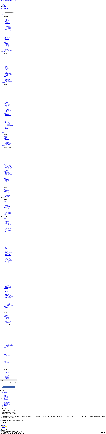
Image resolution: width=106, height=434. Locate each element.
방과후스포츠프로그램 (8, 252)
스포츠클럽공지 (7, 23)
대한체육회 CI (7, 39)
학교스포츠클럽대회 (8, 73)
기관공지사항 (7, 202)
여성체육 (6, 69)
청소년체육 (7, 67)
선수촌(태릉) (7, 375)
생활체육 (3, 82)
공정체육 (5, 178)
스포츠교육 (5, 164)
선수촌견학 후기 (7, 80)
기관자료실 (7, 20)
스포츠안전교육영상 (8, 28)
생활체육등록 (6, 101)
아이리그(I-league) (7, 72)
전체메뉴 (3, 197)
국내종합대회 (7, 139)
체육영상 (5, 42)
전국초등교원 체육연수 (8, 74)
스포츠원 (5, 35)
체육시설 (5, 121)
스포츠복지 (5, 347)
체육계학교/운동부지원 (8, 75)
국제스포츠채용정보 (8, 173)
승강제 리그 (5, 127)
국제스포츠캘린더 (8, 143)
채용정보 (5, 171)
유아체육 (6, 66)
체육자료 (6, 21)
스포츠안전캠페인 (8, 29)
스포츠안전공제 (7, 26)
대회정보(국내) (6, 138)
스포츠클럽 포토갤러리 (8, 50)
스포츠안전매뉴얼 (8, 27)
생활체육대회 (7, 114)
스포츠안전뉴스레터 (8, 30)
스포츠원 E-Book (7, 37)
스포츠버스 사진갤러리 (8, 78)
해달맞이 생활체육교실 (8, 287)
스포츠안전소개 (7, 208)
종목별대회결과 (7, 318)
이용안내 (3, 185)
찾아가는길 (5, 191)
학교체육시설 (9, 124)
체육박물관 (7, 196)
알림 (4, 189)
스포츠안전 (5, 207)
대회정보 (5, 113)
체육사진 (5, 48)
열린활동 (5, 76)
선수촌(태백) (7, 194)
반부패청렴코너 (7, 179)
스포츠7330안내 (7, 104)
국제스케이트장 (7, 195)
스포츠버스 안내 (7, 258)
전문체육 (3, 132)
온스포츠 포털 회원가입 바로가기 (8, 387)
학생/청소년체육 (6, 251)
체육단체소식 (7, 22)
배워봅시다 (7, 44)
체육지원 (3, 51)
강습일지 (6, 111)
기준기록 (6, 319)
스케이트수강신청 (8, 106)
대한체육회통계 (6, 214)
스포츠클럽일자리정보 (8, 174)
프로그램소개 (7, 108)
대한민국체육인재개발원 (9, 168)
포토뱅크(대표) (7, 49)
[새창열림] (3, 4)
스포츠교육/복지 (4, 145)
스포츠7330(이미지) (8, 41)
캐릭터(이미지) (7, 223)
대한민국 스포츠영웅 (8, 170)
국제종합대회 (7, 142)
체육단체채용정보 (8, 172)
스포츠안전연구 (7, 25)
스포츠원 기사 (7, 36)
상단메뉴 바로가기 (7, 0)
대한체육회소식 (6, 201)
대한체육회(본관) (7, 192)
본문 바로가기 (2, 0)
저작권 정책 (3, 427)
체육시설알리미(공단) (10, 125)
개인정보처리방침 (4, 426)
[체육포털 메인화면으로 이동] (4, 8)
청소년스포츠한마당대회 (9, 296)
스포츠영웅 (7, 229)
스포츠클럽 (9, 123)
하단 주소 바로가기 (13, 0)
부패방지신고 (7, 181)
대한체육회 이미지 (6, 38)
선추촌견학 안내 (7, 79)
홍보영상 (6, 43)
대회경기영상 (7, 45)
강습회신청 (7, 109)
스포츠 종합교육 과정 (8, 167)
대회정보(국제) (6, 141)
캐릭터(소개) (7, 222)
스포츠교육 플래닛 (8, 165)
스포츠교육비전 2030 (8, 166)
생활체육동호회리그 (8, 297)
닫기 (15, 380)
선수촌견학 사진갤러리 (8, 81)
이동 (6, 429)
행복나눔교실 (7, 253)
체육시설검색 (7, 122)
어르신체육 (7, 68)
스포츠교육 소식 (7, 346)
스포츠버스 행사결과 (8, 259)
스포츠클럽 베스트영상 (8, 46)
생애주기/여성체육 (6, 65)
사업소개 (6, 128)
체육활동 (5, 103)
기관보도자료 (7, 19)
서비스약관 (3, 425)
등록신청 (6, 102)
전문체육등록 (6, 136)
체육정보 (3, 14)
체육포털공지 (7, 190)
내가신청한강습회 (8, 110)
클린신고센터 (7, 180)
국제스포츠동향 (7, 144)
